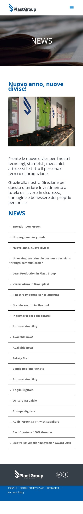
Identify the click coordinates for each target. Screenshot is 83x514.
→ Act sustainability (23, 326)
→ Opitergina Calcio (23, 400)
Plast (41, 488)
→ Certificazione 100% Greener (30, 432)
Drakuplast (53, 488)
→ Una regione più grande (27, 237)
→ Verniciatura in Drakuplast (29, 284)
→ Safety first (19, 358)
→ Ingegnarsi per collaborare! (30, 316)
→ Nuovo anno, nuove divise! (29, 248)
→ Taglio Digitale (21, 390)
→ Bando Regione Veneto (26, 368)
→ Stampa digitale (22, 411)
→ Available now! (21, 337)
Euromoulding (16, 492)
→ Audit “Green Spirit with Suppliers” (34, 421)
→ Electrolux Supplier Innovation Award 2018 (40, 443)
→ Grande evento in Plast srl (29, 305)
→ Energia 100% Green (25, 226)
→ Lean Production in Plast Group (32, 273)
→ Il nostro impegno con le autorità (34, 295)
